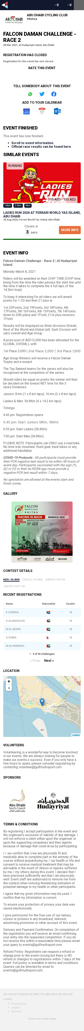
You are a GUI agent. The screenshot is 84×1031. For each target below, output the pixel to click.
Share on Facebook (53, 94)
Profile (32, 19)
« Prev (35, 661)
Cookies (16, 1007)
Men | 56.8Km (11, 579)
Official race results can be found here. (41, 147)
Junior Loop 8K (55, 579)
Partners (16, 1011)
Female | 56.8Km (32, 579)
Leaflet (76, 735)
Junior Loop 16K (14, 586)
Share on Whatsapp (30, 94)
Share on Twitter (42, 94)
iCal (42, 111)
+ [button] (9, 681)
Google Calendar (26, 111)
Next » (49, 661)
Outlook (57, 111)
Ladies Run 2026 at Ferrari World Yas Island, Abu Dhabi (42, 214)
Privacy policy (19, 1003)
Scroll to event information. (32, 143)
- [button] (9, 688)
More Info (69, 230)
